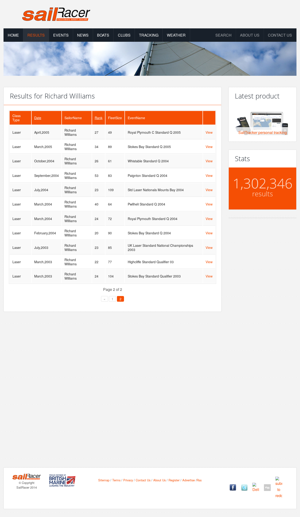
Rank (98, 117)
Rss (199, 480)
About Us (159, 480)
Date (37, 117)
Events (61, 35)
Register (174, 480)
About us (249, 35)
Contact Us (280, 35)
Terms (116, 480)
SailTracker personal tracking (262, 132)
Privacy (128, 480)
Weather (176, 35)
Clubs (124, 35)
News (83, 35)
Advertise (188, 480)
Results (36, 35)
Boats (103, 35)
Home (13, 35)
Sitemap (103, 480)
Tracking (148, 35)
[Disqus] (112, 382)
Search (223, 35)
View (209, 132)
